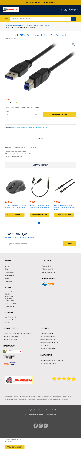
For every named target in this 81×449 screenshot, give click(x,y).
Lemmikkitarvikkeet (11, 399)
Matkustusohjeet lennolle (48, 336)
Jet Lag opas (44, 345)
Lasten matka (67, 396)
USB (35, 127)
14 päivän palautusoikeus (48, 363)
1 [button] (39, 223)
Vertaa (8, 119)
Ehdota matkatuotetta (48, 272)
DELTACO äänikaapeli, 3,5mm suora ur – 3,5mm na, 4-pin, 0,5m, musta (65, 207)
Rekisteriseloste (10, 272)
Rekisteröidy (72, 11)
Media (7, 278)
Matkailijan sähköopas (10, 339)
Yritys (7, 266)
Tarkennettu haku (51, 410)
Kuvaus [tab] (40, 138)
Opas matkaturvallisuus (47, 339)
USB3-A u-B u (42, 127)
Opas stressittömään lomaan (49, 342)
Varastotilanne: (9, 103)
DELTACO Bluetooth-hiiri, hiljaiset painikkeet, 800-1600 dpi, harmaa (15, 206)
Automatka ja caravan (11, 396)
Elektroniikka (16, 127)
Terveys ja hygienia (54, 399)
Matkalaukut (31, 399)
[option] (40, 66)
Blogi (6, 269)
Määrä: (7, 111)
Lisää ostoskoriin (59, 115)
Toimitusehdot (9, 275)
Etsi (73, 19)
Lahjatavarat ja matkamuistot (52, 396)
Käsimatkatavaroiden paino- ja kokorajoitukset (17, 333)
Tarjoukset (65, 399)
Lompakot (22, 399)
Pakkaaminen (41, 399)
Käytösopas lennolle (46, 333)
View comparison (14, 447)
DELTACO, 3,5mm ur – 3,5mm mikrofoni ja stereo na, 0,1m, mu (40, 206)
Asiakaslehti (8, 281)
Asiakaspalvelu (46, 266)
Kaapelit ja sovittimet (27, 127)
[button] (15, 197)
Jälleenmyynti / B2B (48, 269)
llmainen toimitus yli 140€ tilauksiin (51, 360)
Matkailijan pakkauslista (10, 336)
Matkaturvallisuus (36, 396)
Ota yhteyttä (31, 410)
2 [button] (42, 223)
